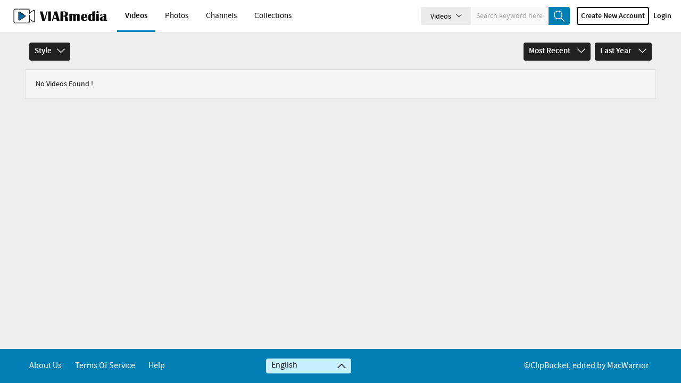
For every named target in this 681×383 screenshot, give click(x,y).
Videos (136, 16)
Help (156, 365)
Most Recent (550, 51)
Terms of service (105, 365)
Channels (221, 16)
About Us (45, 365)
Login (662, 16)
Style (43, 51)
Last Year (616, 51)
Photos (176, 16)
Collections (273, 16)
